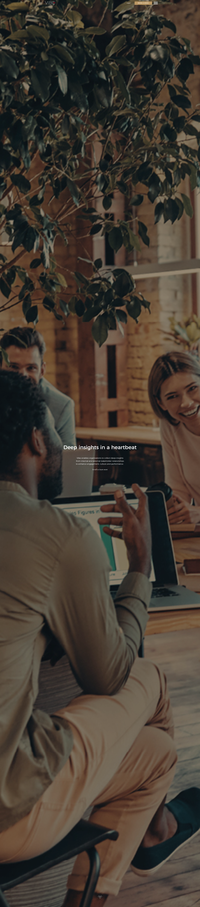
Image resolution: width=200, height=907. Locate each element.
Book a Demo (143, 3)
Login (129, 3)
